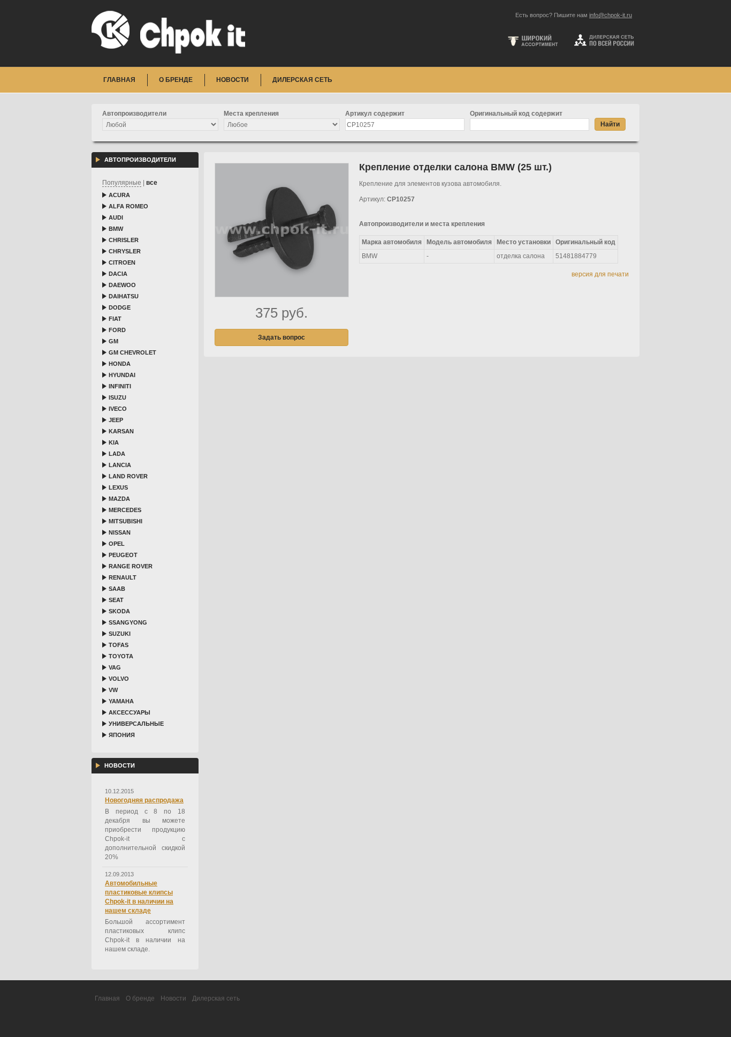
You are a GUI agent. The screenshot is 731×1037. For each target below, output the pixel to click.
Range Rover (131, 566)
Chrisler (124, 240)
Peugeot (123, 555)
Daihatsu (124, 296)
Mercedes (125, 510)
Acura (119, 195)
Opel (117, 543)
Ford (117, 330)
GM (113, 341)
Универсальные (136, 723)
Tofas (118, 645)
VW (113, 690)
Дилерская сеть (302, 80)
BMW (116, 229)
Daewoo (122, 285)
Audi (116, 217)
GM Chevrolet (132, 352)
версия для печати (600, 274)
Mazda (119, 498)
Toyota (121, 656)
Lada (117, 453)
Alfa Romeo (128, 206)
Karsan (121, 431)
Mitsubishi (125, 521)
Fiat (115, 318)
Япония (122, 735)
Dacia (118, 273)
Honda (120, 363)
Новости (232, 80)
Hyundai (122, 375)
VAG (115, 667)
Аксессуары (129, 712)
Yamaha (121, 701)
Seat (116, 600)
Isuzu (117, 397)
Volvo (119, 678)
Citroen (122, 262)
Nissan (120, 532)
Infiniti (120, 386)
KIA (114, 442)
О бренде (176, 80)
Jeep (116, 420)
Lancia (120, 465)
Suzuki (120, 633)
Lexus (118, 487)
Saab (117, 588)
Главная (119, 80)
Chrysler (125, 251)
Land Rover (128, 476)
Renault (122, 577)
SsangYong (128, 622)
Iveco (118, 408)
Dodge (120, 307)
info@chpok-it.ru (610, 15)
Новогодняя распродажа (144, 800)
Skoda (119, 611)
